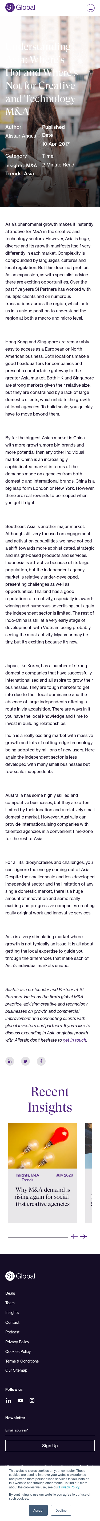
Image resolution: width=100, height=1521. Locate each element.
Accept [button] (38, 1510)
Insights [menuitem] (12, 1312)
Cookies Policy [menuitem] (18, 1351)
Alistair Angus (20, 136)
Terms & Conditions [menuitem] (22, 1361)
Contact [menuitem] (12, 1322)
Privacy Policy (69, 1487)
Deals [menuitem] (10, 1293)
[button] (74, 1237)
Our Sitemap (16, 1370)
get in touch (74, 1040)
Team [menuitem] (10, 1303)
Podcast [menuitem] (12, 1332)
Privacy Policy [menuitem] (17, 1342)
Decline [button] (61, 1510)
